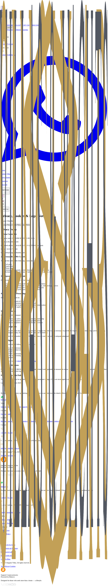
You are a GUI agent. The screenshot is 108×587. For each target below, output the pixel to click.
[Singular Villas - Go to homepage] (54, 479)
